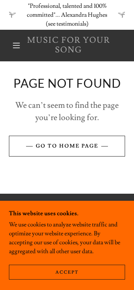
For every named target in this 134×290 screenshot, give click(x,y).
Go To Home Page (67, 146)
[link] (69, 45)
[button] (16, 45)
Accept (67, 272)
